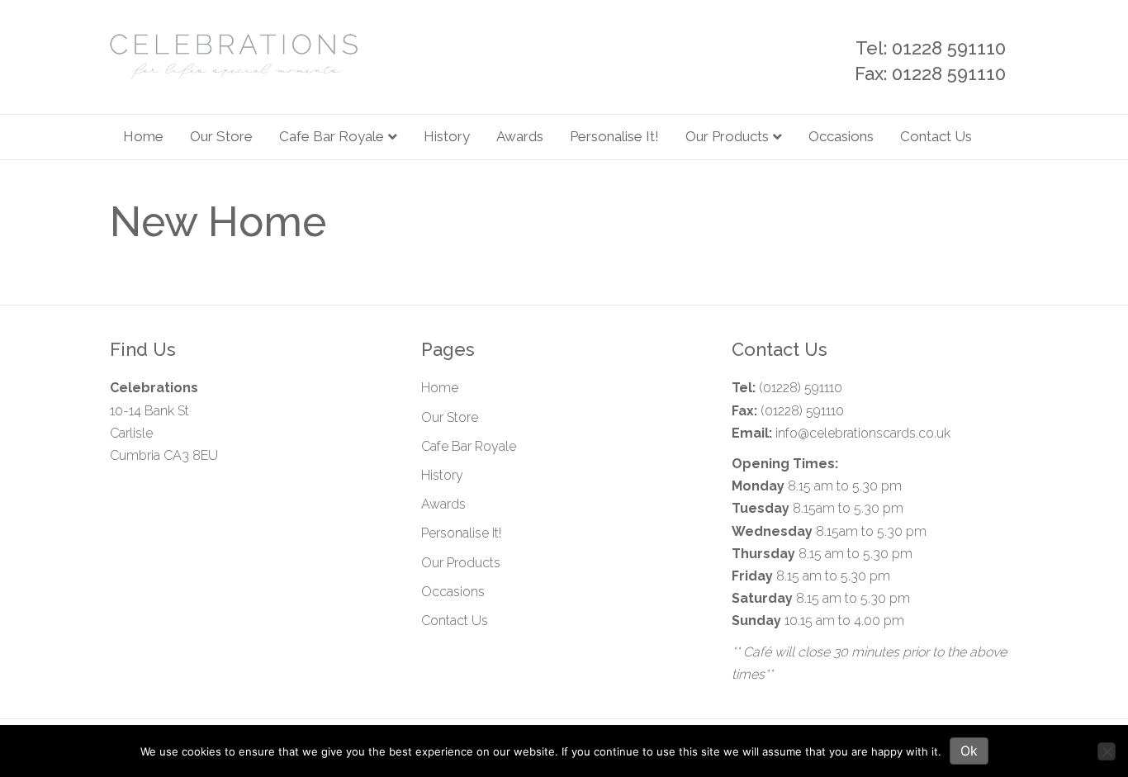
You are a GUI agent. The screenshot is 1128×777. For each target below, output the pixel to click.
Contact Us (936, 136)
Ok (969, 750)
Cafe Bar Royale (331, 136)
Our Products (727, 136)
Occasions (841, 136)
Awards (519, 136)
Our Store (221, 136)
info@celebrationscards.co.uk (862, 433)
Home (143, 136)
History (447, 136)
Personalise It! (614, 136)
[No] (1106, 751)
